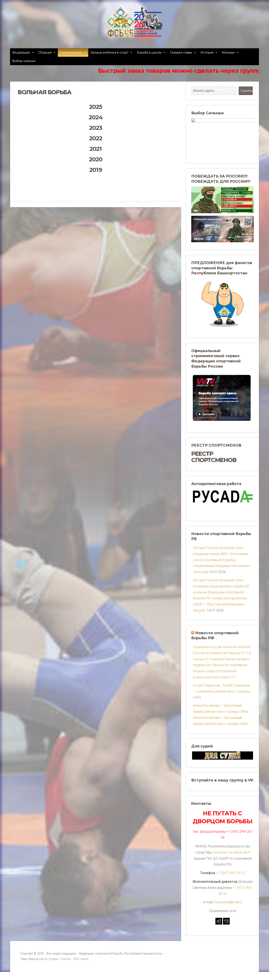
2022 (95, 138)
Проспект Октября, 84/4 (231, 852)
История (207, 52)
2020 (96, 159)
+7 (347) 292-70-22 (230, 873)
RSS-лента (81, 959)
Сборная (44, 52)
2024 (96, 117)
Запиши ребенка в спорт (109, 52)
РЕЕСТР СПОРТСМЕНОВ (213, 456)
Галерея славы (181, 52)
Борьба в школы (149, 52)
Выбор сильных (24, 61)
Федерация (21, 52)
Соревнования (71, 52)
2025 (95, 106)
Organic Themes (60, 959)
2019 (95, 169)
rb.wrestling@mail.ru (227, 902)
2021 (96, 148)
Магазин (228, 52)
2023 (95, 127)
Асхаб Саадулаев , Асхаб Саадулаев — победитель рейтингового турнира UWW (221, 691)
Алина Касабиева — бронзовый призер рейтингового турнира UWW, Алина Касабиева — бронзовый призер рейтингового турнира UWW (220, 715)
